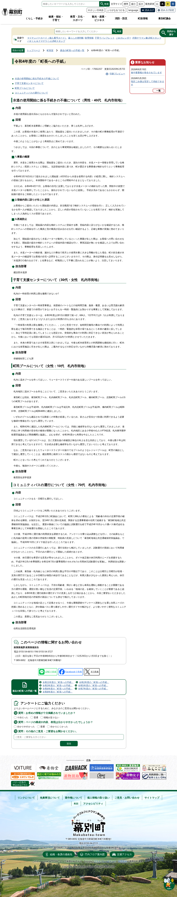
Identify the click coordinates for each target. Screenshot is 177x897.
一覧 (158, 90)
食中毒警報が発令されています (146, 72)
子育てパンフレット (105, 37)
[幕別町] (12, 12)
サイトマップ (152, 797)
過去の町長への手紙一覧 (72, 50)
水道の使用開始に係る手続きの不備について (37, 78)
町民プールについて (25, 88)
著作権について (73, 797)
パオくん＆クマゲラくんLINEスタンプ (46, 41)
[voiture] (23, 767)
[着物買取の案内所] (75, 775)
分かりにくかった (59, 726)
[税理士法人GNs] (154, 775)
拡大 (141, 3)
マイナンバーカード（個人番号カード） (47, 37)
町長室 (50, 50)
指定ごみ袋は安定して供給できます (147, 83)
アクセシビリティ (93, 803)
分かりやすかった (26, 726)
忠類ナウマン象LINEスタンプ (146, 37)
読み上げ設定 (167, 10)
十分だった (22, 717)
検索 (106, 3)
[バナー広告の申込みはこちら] (23, 784)
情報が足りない (51, 717)
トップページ (33, 50)
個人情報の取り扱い (98, 797)
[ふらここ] (154, 767)
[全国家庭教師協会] (102, 767)
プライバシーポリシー (105, 861)
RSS (76, 803)
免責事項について (50, 797)
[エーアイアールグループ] (128, 767)
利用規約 (122, 861)
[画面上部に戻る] (169, 883)
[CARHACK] (75, 767)
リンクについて (26, 797)
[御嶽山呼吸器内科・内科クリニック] (49, 775)
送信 (69, 743)
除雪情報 (89, 37)
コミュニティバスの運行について (31, 92)
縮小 (133, 3)
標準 (126, 3)
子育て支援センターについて (29, 83)
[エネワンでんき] (23, 775)
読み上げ (149, 10)
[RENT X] (102, 775)
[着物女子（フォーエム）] (128, 775)
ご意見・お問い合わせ (127, 797)
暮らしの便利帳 (76, 37)
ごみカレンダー (123, 37)
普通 (36, 717)
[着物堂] (49, 767)
